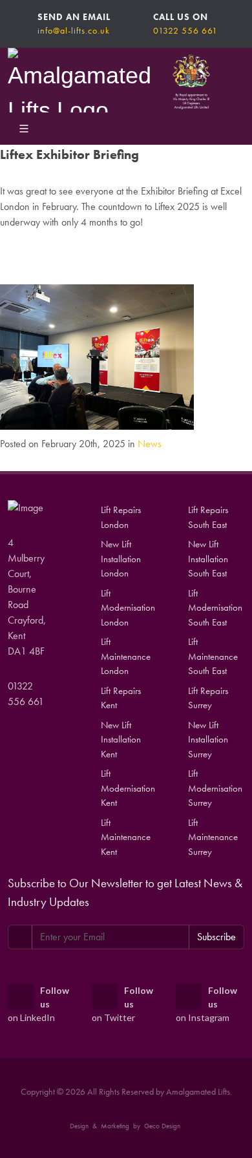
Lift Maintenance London (126, 656)
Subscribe (216, 936)
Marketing (115, 1125)
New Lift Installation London (121, 559)
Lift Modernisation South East (215, 608)
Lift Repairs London (121, 517)
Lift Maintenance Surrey (213, 837)
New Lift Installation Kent (121, 740)
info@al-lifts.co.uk (73, 30)
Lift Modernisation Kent (128, 788)
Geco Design (162, 1125)
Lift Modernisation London (128, 608)
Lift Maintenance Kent (126, 837)
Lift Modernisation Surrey (215, 788)
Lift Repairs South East (208, 517)
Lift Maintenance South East (213, 656)
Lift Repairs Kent (121, 698)
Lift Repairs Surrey (208, 698)
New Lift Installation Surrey (208, 740)
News (150, 443)
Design (79, 1125)
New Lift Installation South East (208, 559)
